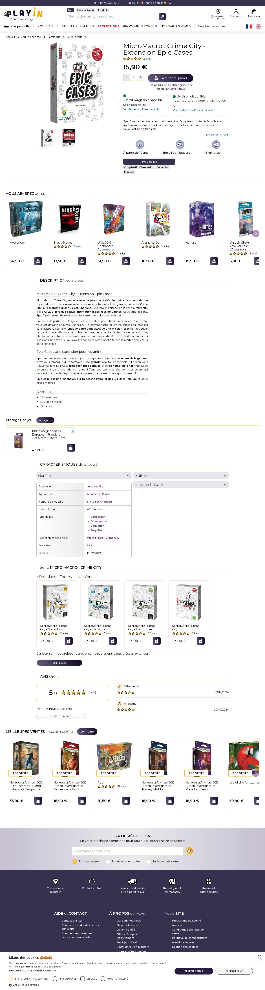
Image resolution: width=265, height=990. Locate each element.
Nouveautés (48, 26)
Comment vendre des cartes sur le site (80, 927)
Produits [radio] (103, 10)
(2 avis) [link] (146, 58)
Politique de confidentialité (189, 938)
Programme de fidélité (186, 920)
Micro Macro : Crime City (103, 538)
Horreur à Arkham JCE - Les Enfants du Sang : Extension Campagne (26, 786)
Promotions (108, 26)
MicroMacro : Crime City (186, 627)
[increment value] (140, 77)
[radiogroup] (116, 10)
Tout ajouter (45, 420)
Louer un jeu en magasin (133, 947)
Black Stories (63, 242)
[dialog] (132, 971)
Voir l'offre (87, 731)
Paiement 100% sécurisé (208, 890)
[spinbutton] (133, 77)
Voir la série (59, 662)
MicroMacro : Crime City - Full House (142, 627)
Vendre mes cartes (211, 26)
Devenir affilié (126, 929)
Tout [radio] (70, 10)
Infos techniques (150, 484)
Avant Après (150, 242)
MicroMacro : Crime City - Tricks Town (98, 627)
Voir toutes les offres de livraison (194, 110)
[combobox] (260, 956)
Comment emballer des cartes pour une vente (77, 935)
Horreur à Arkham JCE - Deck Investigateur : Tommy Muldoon (158, 786)
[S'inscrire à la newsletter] (189, 851)
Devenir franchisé (128, 925)
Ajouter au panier (174, 78)
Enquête (129, 172)
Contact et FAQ (72, 920)
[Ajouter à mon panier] (38, 261)
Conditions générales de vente (188, 931)
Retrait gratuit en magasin (172, 890)
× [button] (261, 959)
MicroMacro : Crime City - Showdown (54, 627)
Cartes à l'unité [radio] (85, 10)
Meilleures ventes (78, 26)
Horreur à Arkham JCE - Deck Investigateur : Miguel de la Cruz (70, 786)
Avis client (179, 925)
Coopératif (130, 167)
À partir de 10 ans (135, 152)
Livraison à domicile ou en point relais (132, 890)
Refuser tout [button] (234, 971)
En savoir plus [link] (217, 134)
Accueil (10, 37)
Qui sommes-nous (129, 920)
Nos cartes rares (176, 26)
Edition (141, 475)
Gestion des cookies (185, 947)
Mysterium (17, 242)
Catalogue (53, 37)
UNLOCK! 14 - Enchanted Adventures (107, 246)
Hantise (191, 242)
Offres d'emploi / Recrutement (127, 936)
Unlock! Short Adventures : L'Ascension (239, 246)
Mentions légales (183, 942)
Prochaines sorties (140, 26)
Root (101, 782)
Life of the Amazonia (244, 782)
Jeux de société (31, 37)
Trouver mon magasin (55, 890)
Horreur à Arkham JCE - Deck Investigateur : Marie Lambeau (202, 786)
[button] (47, 138)
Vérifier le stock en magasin (141, 109)
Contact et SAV (91, 888)
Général (45, 475)
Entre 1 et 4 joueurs (176, 152)
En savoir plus (175, 88)
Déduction (162, 167)
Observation (146, 167)
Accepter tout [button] (194, 971)
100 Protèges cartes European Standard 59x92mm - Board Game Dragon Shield (49, 434)
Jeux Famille (74, 37)
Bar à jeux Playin (127, 942)
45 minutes (212, 152)
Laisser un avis (61, 716)
